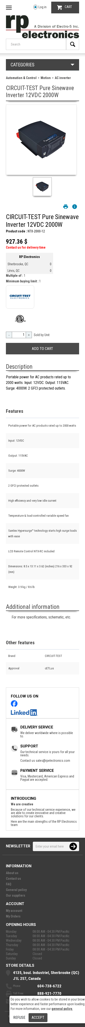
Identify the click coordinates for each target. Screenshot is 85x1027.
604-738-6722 (49, 986)
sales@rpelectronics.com (53, 760)
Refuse (19, 1017)
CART (68, 7)
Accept (38, 1017)
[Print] (65, 206)
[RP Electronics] (42, 37)
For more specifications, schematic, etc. (41, 617)
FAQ (8, 884)
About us (12, 873)
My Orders (13, 916)
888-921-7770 (49, 993)
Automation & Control (21, 78)
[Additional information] (74, 206)
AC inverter (63, 78)
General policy (16, 890)
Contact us (13, 878)
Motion (46, 78)
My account (14, 911)
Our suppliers (15, 895)
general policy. (62, 1009)
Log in (42, 7)
